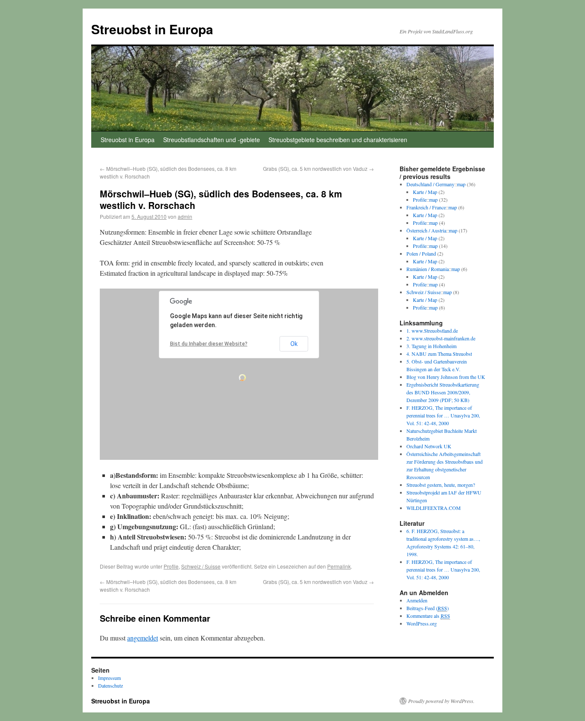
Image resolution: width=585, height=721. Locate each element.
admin (185, 216)
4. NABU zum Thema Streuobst (439, 353)
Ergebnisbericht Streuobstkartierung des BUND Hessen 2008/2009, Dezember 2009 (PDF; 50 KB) (442, 392)
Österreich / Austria (426, 230)
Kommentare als (428, 615)
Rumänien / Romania (427, 268)
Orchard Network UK (428, 446)
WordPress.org (421, 623)
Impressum (109, 677)
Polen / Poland (421, 253)
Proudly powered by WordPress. (441, 700)
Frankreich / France (426, 207)
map (461, 184)
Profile (171, 566)
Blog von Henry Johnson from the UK (445, 376)
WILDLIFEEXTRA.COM (433, 507)
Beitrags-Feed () (427, 608)
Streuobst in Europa (152, 29)
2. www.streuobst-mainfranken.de (440, 338)
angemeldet (142, 637)
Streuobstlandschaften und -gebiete (211, 139)
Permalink (339, 566)
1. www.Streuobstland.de (432, 330)
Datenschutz (110, 685)
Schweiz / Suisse (201, 566)
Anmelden (416, 600)
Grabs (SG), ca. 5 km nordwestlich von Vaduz (318, 168)
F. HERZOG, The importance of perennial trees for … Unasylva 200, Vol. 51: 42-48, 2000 (443, 415)
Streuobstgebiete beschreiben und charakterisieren (338, 139)
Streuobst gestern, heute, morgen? (440, 484)
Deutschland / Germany (430, 184)
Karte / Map (425, 191)
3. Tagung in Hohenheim (431, 346)
